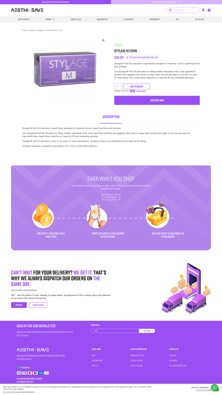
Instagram (173, 360)
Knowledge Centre (137, 355)
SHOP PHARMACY (24, 19)
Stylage (40, 30)
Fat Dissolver (128, 19)
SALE (177, 19)
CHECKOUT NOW (157, 100)
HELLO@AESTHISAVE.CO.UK (178, 365)
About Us (95, 365)
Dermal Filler (76, 19)
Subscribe (147, 331)
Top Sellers (199, 19)
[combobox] (182, 10)
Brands (48, 19)
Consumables (155, 19)
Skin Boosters (102, 19)
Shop (93, 355)
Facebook (172, 355)
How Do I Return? (136, 365)
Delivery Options (136, 360)
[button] (103, 40)
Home (25, 30)
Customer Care (97, 360)
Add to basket (136, 86)
